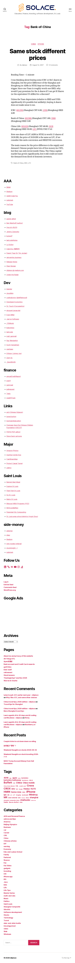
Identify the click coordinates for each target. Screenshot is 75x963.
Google (21, 789)
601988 (28, 118)
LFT (14, 795)
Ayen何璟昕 (8, 661)
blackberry (25, 780)
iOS (5, 874)
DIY (5, 844)
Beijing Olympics (10, 824)
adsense (9, 531)
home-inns (16, 792)
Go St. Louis (10, 495)
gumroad (9, 385)
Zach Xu (9, 358)
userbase (9, 349)
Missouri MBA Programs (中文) (17, 504)
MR (5, 797)
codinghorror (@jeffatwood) (16, 298)
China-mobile (29, 783)
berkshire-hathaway (12, 780)
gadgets (7, 868)
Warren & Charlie (10, 681)
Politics (6, 901)
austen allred (11, 219)
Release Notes (11, 262)
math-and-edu (9, 896)
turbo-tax (33, 800)
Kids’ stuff (8, 670)
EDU (13, 789)
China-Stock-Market (9, 786)
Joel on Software (12, 319)
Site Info (7, 909)
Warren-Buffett (14, 802)
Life (5, 887)
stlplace (24, 65)
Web (5, 931)
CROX (7, 788)
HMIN (7, 791)
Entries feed (8, 585)
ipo (5, 795)
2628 (51, 126)
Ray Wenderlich (12, 341)
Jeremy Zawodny (12, 232)
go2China (7, 667)
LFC (35, 129)
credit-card (22, 786)
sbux (27, 797)
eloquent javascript (13, 310)
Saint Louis (8, 904)
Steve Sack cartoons (14, 436)
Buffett (8, 782)
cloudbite (9, 293)
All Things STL (9, 659)
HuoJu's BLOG (11, 227)
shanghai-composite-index (11, 800)
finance (7, 860)
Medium (9, 192)
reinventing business (13, 257)
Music (6, 898)
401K (6, 778)
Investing (7, 871)
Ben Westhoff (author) (14, 223)
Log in (6, 582)
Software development (13, 912)
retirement (8, 672)
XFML (21, 802)
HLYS (33, 789)
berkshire (24, 778)
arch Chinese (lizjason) (14, 412)
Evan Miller (10, 315)
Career (6, 833)
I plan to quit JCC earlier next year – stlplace (21, 695)
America (7, 822)
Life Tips (7, 890)
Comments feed (10, 587)
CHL (17, 786)
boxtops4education (13, 421)
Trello (8, 394)
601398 (19, 110)
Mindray (33, 794)
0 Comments (53, 65)
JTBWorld (10, 323)
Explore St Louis (12, 486)
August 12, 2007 (38, 65)
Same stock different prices (37, 54)
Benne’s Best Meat (13, 482)
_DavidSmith (11, 362)
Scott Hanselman (12, 345)
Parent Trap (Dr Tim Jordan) (16, 253)
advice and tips (10, 819)
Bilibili (8, 187)
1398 (45, 110)
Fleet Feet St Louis (13, 491)
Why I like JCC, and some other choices (21, 697)
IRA (8, 795)
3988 (53, 118)
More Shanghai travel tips (14, 711)
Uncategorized (10, 926)
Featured (7, 857)
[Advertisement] (21, 616)
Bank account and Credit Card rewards (19, 664)
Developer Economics (14, 302)
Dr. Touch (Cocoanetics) (15, 306)
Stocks (41, 44)
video (6, 929)
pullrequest (10, 389)
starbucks (25, 800)
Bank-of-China (18, 163)
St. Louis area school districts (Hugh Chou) (22, 516)
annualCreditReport (13, 376)
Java (6, 882)
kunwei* (9, 236)
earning (7, 846)
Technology (8, 918)
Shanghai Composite (12, 907)
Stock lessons (9, 675)
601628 (24, 126)
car (5, 830)
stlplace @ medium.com (15, 270)
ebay (8, 535)
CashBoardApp (12, 459)
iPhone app (8, 877)
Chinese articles (10, 841)
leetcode (9, 332)
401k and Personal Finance (14, 816)
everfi (8, 381)
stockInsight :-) (12, 548)
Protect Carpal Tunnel (14, 463)
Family (6, 855)
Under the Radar (12, 275)
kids (5, 885)
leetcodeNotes (11, 240)
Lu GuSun (9, 245)
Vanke (6, 802)
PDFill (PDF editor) (13, 432)
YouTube (9, 204)
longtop (18, 795)
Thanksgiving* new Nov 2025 (15, 678)
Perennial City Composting (16, 512)
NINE (19, 797)
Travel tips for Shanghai (13, 704)
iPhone (30, 791)
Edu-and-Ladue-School (13, 852)
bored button (11, 417)
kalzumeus (10, 328)
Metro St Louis (11, 499)
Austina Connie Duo (13, 455)
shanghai (34, 797)
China (33, 44)
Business (7, 827)
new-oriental (12, 798)
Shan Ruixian (11, 266)
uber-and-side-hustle (12, 923)
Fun (5, 863)
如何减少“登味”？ (10, 746)
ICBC (26, 163)
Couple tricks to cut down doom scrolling (20, 741)
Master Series (9, 893)
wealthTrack (10, 398)
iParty (27, 718)
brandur (9, 289)
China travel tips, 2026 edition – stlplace (19, 702)
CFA (14, 783)
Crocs (30, 785)
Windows (7, 934)
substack (9, 200)
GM (17, 789)
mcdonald (25, 795)
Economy (7, 849)
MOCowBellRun (12, 508)
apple (14, 778)
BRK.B (31, 780)
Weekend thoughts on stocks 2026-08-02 (20, 750)
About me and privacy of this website (18, 656)
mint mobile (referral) (14, 544)
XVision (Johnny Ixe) (14, 353)
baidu (19, 778)
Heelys (27, 789)
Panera (23, 797)
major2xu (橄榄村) (13, 249)
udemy (8, 468)
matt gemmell (11, 336)
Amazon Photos (12, 451)
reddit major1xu (12, 196)
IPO (5, 879)
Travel (6, 920)
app (10, 778)
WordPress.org (10, 590)
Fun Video (7, 866)
